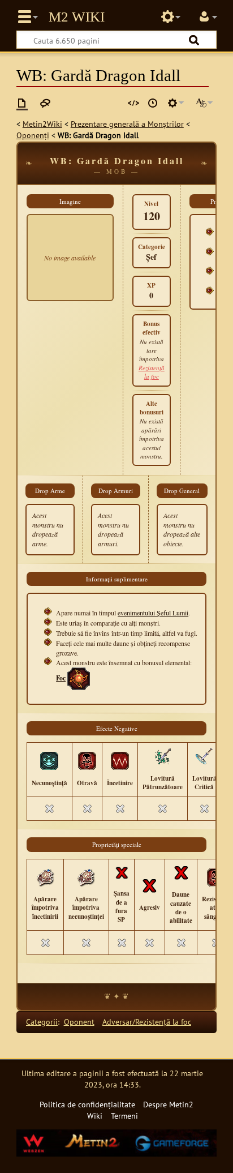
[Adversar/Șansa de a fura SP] (122, 871)
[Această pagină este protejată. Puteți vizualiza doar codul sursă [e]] (133, 103)
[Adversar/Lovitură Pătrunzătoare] (162, 755)
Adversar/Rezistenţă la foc (146, 1021)
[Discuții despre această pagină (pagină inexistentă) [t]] (45, 103)
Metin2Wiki (42, 123)
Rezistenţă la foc (152, 371)
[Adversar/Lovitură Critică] (204, 755)
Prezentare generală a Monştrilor (127, 123)
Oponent (79, 1021)
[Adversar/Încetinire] (120, 760)
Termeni (124, 1115)
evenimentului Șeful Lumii (153, 612)
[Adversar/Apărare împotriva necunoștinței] (86, 876)
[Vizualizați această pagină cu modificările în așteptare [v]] (114, 103)
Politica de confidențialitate (87, 1104)
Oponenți (32, 135)
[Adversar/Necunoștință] (49, 760)
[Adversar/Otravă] (87, 760)
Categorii (42, 1021)
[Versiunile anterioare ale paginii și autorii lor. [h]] (152, 103)
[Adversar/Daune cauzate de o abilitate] (181, 871)
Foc (61, 678)
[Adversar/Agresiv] (149, 884)
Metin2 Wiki (77, 17)
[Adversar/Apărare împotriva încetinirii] (45, 876)
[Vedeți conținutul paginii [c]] (22, 103)
